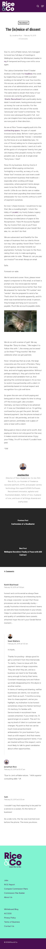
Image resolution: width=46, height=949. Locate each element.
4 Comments (23, 39)
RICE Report (9, 884)
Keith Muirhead (11, 584)
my (5, 61)
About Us (8, 897)
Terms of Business (12, 922)
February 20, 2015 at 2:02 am (14, 799)
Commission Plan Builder (14, 893)
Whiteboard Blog (11, 909)
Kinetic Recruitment (13, 99)
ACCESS (8, 913)
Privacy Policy (10, 918)
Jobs (6, 880)
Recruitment (23, 23)
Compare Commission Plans (16, 889)
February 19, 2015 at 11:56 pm (14, 587)
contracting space (12, 130)
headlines (29, 74)
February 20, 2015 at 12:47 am (14, 769)
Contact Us (9, 926)
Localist (15, 212)
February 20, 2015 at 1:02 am (18, 644)
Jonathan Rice (17, 35)
